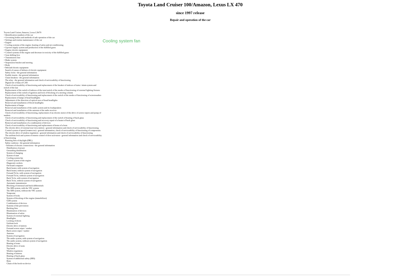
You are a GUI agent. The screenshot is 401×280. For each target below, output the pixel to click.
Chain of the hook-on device (19, 263)
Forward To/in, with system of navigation (24, 173)
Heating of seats (13, 243)
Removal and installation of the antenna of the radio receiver (31, 110)
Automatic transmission (17, 183)
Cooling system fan (15, 158)
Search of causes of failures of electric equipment (25, 70)
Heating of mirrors (14, 253)
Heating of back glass (16, 256)
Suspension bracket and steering (19, 62)
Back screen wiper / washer (18, 231)
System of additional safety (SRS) (21, 258)
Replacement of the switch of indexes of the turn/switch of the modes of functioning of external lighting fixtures (52, 90)
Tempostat (11, 193)
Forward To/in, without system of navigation (25, 175)
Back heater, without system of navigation (24, 170)
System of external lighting (18, 216)
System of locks (13, 195)
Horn (9, 261)
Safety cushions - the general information (22, 143)
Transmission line (12, 57)
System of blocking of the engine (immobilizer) (27, 198)
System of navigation (16, 236)
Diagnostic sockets (15, 163)
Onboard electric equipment (17, 67)
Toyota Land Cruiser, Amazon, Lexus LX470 (22, 32)
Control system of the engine (19, 160)
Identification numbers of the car (19, 35)
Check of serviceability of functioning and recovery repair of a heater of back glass (40, 120)
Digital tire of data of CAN (16, 82)
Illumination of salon (15, 213)
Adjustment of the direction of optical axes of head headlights (31, 100)
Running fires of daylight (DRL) (18, 140)
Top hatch (11, 248)
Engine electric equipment (16, 50)
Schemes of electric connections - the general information (30, 145)
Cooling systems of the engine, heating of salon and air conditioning (34, 45)
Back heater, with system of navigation (23, 168)
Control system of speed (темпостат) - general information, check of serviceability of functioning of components (53, 130)
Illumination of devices (16, 211)
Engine (8, 42)
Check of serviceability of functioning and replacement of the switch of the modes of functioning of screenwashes (53, 95)
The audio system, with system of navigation (25, 238)
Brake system (11, 60)
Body (7, 65)
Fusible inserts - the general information (22, 75)
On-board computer (15, 165)
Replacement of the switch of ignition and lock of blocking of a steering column (39, 93)
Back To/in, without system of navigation (24, 180)
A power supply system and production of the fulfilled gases (30, 47)
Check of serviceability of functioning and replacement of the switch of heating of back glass (44, 118)
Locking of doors (14, 221)
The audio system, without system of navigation (27, 241)
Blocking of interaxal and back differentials (25, 185)
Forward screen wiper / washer (19, 228)
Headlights (11, 218)
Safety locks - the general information (21, 72)
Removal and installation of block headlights (24, 103)
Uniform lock (12, 223)
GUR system (12, 200)
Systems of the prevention (18, 206)
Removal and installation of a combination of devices (28, 123)
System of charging (15, 153)
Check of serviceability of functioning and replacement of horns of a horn (36, 125)
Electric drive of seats (16, 246)
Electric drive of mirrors (17, 226)
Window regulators (15, 251)
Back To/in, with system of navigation (23, 178)
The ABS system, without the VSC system (24, 190)
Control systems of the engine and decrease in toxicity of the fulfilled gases (37, 52)
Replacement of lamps (14, 105)
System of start (13, 155)
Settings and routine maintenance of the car (23, 40)
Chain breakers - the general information (22, 77)
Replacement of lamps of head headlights (22, 98)
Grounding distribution (16, 150)
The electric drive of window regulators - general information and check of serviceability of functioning (49, 133)
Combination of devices (17, 203)
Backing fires (12, 208)
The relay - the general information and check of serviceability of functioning (38, 80)
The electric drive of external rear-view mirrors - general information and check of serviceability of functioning (52, 128)
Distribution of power (16, 148)
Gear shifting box (12, 55)
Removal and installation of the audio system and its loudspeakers (33, 108)
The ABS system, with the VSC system (23, 188)
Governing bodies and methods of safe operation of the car (30, 37)
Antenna (10, 233)
